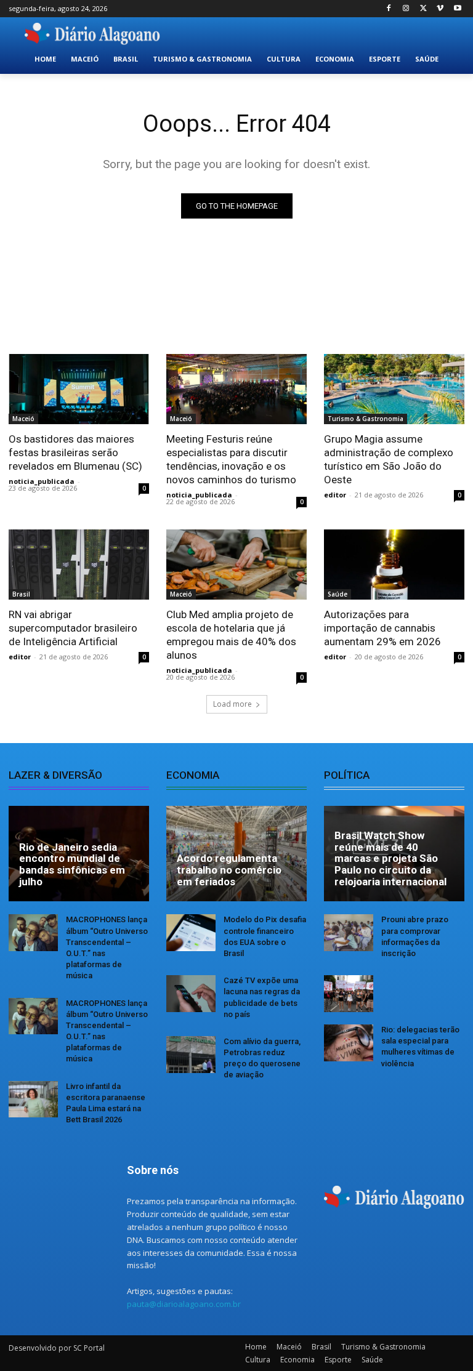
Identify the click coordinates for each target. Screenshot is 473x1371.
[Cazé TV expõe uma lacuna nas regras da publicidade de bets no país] (191, 993)
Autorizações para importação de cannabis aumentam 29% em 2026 (382, 628)
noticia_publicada (42, 481)
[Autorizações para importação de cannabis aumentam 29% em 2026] (394, 564)
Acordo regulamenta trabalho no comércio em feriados (229, 869)
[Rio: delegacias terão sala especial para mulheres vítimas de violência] (348, 1042)
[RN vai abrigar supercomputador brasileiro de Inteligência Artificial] (79, 564)
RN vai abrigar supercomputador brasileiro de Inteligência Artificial (73, 628)
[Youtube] (457, 9)
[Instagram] (406, 9)
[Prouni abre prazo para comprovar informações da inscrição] (348, 932)
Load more (232, 704)
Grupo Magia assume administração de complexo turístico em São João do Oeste (388, 459)
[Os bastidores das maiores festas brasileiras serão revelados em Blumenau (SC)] (79, 389)
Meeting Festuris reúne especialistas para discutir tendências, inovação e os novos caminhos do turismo (231, 459)
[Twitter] (423, 9)
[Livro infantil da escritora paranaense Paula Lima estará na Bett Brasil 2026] (33, 1099)
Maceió (23, 418)
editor (335, 494)
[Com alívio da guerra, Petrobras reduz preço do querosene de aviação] (191, 1054)
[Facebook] (389, 9)
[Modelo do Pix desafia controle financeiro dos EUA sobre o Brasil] (191, 932)
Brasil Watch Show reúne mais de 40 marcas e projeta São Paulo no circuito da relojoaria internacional (390, 858)
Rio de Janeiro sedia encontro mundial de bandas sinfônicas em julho (72, 864)
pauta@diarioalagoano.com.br (184, 1303)
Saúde (337, 594)
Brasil (21, 594)
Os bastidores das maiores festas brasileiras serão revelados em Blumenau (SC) (75, 452)
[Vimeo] (440, 9)
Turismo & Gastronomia (365, 418)
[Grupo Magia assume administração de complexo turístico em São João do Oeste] (394, 389)
